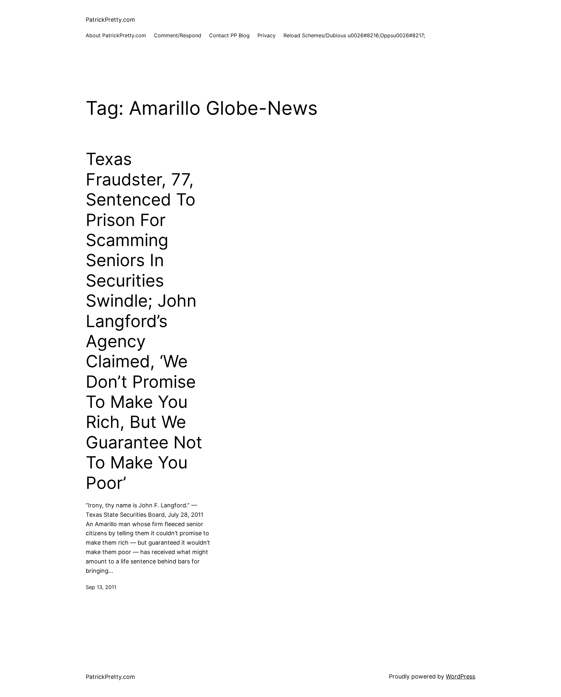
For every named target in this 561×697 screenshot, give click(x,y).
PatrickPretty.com (110, 19)
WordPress (460, 676)
